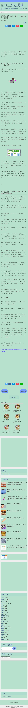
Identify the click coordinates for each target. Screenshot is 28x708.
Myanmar (3, 597)
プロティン (4, 612)
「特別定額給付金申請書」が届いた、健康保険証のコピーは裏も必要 (17, 483)
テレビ (2, 608)
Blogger (16, 702)
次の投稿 (4, 391)
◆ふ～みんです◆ (5, 474)
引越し (2, 614)
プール (2, 610)
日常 (25, 22)
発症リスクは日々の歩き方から (14, 503)
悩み (2, 637)
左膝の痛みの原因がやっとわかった (16, 517)
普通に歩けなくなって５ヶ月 (14, 510)
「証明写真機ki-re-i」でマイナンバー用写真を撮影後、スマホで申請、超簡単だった (17, 498)
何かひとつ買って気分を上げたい (15, 531)
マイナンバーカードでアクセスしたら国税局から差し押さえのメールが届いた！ (17, 546)
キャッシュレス (5, 603)
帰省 (2, 619)
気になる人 (4, 621)
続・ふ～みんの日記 (12, 4)
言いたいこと (4, 626)
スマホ (2, 606)
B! (13, 25)
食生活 (2, 632)
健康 (2, 625)
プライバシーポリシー (6, 696)
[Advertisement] (14, 39)
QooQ (16, 707)
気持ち (2, 623)
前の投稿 (23, 391)
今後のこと (4, 630)
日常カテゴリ (14, 397)
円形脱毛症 (4, 616)
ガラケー (3, 601)
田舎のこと (4, 634)
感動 (2, 617)
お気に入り (4, 599)
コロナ (2, 605)
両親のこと (4, 639)
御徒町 (2, 628)
